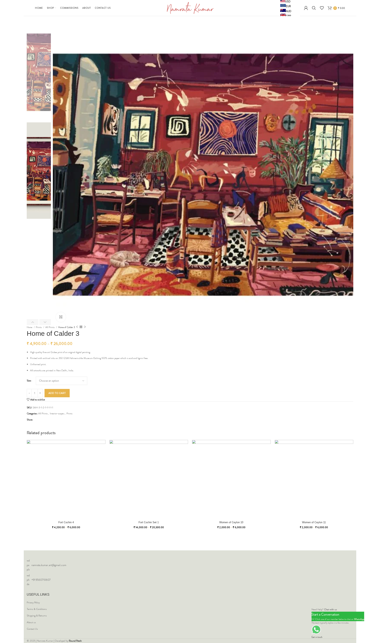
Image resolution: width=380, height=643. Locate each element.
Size (29, 380)
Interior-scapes (57, 413)
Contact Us (32, 629)
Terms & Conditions (37, 609)
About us (31, 622)
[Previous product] (77, 327)
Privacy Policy (33, 602)
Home (30, 327)
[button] (32, 322)
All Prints (50, 327)
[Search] (314, 8)
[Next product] (85, 327)
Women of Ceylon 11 (314, 522)
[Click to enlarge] (61, 317)
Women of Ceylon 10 (231, 522)
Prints (39, 327)
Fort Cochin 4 (66, 522)
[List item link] (190, 565)
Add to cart (57, 393)
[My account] (306, 8)
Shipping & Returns (37, 615)
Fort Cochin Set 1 (149, 522)
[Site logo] (190, 8)
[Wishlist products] (322, 8)
